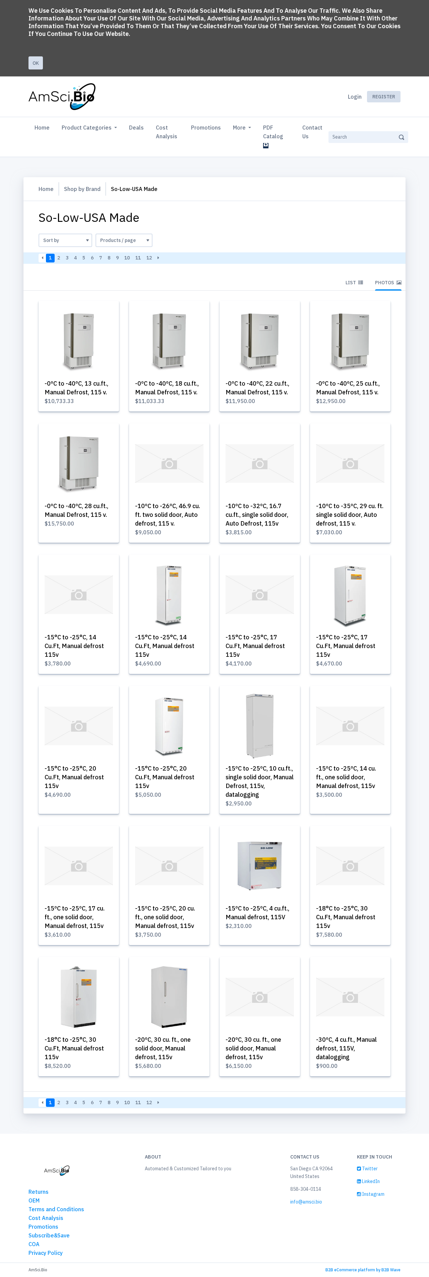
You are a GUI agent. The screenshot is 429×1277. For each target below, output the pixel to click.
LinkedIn (370, 1181)
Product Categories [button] (87, 127)
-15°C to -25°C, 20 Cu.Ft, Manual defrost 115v (74, 777)
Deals (136, 127)
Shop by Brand (82, 189)
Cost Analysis (166, 132)
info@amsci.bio (306, 1202)
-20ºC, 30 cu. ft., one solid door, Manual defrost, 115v (163, 1048)
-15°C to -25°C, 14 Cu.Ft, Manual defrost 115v (74, 645)
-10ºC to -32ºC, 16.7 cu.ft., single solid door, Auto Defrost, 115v (257, 514)
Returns (38, 1191)
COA (34, 1244)
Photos (385, 283)
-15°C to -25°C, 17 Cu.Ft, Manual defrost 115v (255, 645)
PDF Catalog (274, 132)
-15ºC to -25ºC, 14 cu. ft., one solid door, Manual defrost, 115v (346, 777)
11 (138, 258)
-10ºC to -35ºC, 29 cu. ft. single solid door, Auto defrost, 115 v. (349, 514)
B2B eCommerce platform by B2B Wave (363, 1269)
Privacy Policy (45, 1252)
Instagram (372, 1194)
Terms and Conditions (56, 1209)
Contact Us (312, 132)
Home (43, 127)
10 (127, 258)
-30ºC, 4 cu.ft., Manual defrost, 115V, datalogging (346, 1048)
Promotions (206, 127)
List (351, 283)
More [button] (240, 127)
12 (149, 258)
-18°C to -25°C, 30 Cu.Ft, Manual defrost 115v (345, 917)
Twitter (369, 1169)
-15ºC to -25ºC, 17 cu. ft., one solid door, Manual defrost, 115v (75, 917)
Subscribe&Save (49, 1235)
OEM (34, 1200)
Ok (36, 63)
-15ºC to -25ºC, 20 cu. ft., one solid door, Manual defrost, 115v (165, 917)
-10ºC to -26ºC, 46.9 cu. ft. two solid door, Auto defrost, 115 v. (167, 514)
